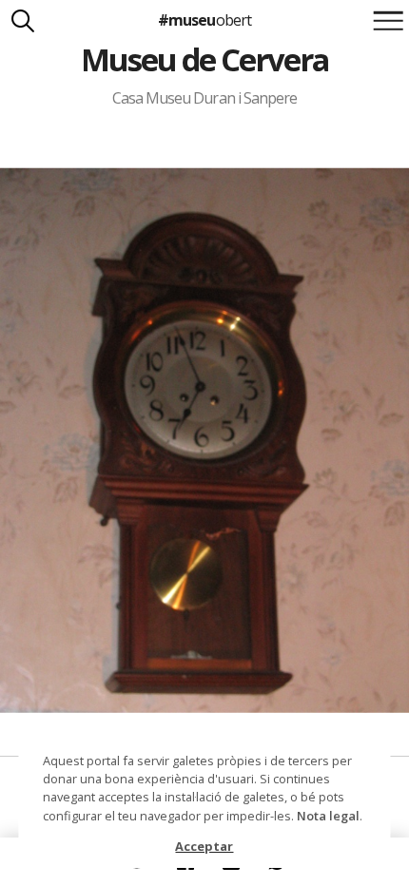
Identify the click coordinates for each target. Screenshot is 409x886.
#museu (204, 20)
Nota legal (328, 815)
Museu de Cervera (205, 59)
